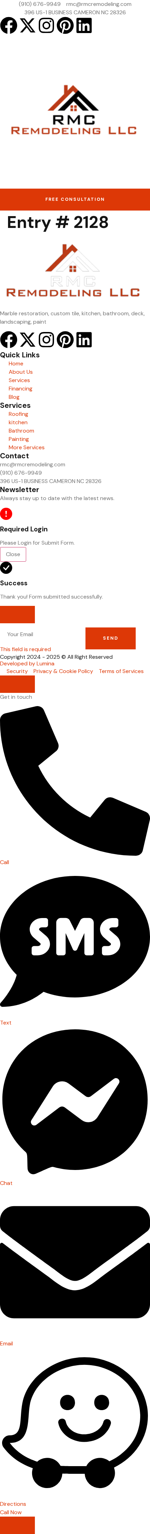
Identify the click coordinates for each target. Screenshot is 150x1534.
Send (110, 638)
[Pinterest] (65, 25)
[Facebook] (8, 25)
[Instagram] (46, 25)
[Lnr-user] (103, 25)
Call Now (11, 1512)
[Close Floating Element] (17, 684)
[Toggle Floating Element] (17, 1525)
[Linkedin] (84, 25)
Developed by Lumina (27, 663)
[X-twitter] (27, 25)
